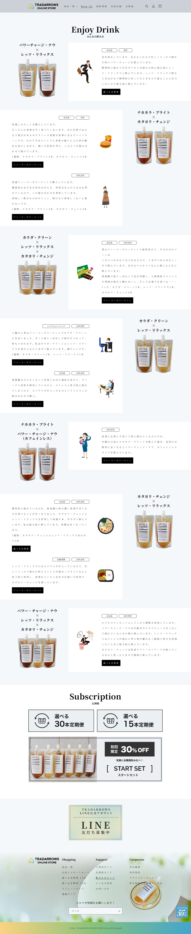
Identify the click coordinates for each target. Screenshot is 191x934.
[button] (70, 6)
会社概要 (135, 866)
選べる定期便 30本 (74, 883)
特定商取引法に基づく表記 (146, 883)
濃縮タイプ (69, 893)
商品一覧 (67, 866)
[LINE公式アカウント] (95, 839)
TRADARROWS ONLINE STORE (90, 928)
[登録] (119, 911)
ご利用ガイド (104, 866)
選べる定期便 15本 (74, 877)
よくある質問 (104, 883)
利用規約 (135, 872)
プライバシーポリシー (143, 877)
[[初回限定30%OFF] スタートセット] (95, 781)
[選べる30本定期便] (61, 730)
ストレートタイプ (73, 888)
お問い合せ (103, 888)
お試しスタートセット (76, 872)
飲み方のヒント (105, 877)
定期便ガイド (104, 872)
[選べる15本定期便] (130, 730)
